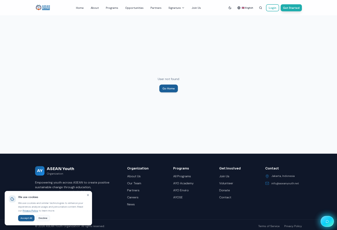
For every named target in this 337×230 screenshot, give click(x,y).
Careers (132, 197)
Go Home (168, 88)
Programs (112, 8)
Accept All (26, 218)
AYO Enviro (181, 190)
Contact (225, 197)
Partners (156, 8)
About (95, 8)
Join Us (196, 8)
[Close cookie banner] (88, 195)
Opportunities (134, 8)
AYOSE (178, 197)
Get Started (291, 8)
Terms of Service (269, 226)
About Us (134, 176)
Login (272, 8)
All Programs (182, 176)
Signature (174, 8)
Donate (224, 190)
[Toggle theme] (230, 8)
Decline (43, 218)
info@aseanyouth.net (285, 183)
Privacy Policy (293, 226)
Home (80, 8)
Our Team (134, 183)
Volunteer (226, 183)
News (131, 204)
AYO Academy (183, 183)
